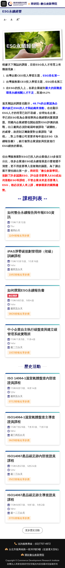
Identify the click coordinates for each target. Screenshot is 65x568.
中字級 (11, 19)
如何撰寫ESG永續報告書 (25, 290)
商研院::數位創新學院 (44, 3)
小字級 (5, 19)
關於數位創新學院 (34, 555)
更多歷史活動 (32, 530)
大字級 (18, 19)
